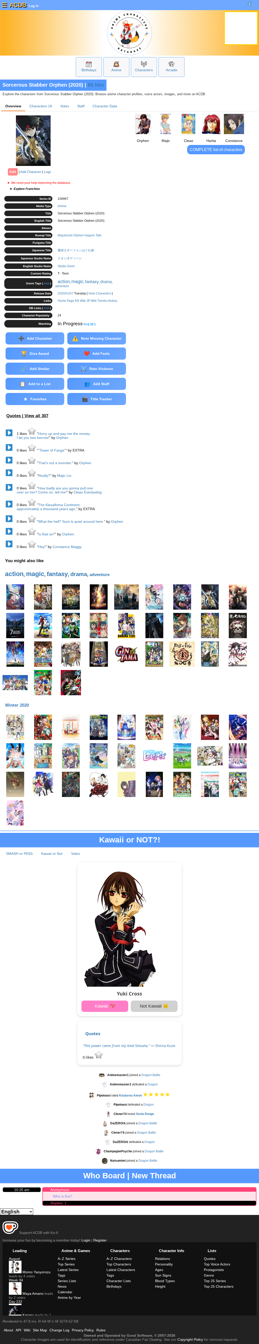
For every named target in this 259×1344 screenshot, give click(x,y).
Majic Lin (64, 476)
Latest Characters (120, 1270)
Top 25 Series (215, 1281)
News (62, 1286)
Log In (33, 6)
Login (85, 1240)
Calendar (65, 1292)
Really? (44, 476)
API (18, 1330)
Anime (116, 70)
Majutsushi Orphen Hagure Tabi (79, 235)
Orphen (62, 438)
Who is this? (62, 1196)
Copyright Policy (190, 1339)
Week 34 (16, 1280)
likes (22, 434)
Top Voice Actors (217, 1264)
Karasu (27, 1315)
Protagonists (214, 1270)
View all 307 (36, 415)
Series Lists (67, 1281)
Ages (159, 1270)
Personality (164, 1264)
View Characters (99, 293)
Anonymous (59, 1190)
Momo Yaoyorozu (36, 1272)
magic (77, 281)
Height (160, 1286)
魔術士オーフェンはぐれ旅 (76, 250)
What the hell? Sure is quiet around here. (71, 521)
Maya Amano (32, 1293)
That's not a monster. (55, 463)
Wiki (27, 1330)
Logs (47, 172)
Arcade (171, 70)
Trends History (107, 301)
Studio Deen (66, 266)
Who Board (104, 1175)
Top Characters (118, 1264)
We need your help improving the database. (41, 183)
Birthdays (88, 70)
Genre (209, 1275)
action (64, 281)
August (14, 1259)
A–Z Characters (119, 1259)
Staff (80, 106)
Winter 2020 (17, 705)
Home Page (66, 301)
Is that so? (46, 534)
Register (100, 1240)
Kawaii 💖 (105, 1006)
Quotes (92, 1033)
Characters (144, 70)
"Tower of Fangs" (52, 450)
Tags (61, 1275)
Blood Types (165, 1281)
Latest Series (68, 1270)
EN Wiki (80, 301)
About (8, 1330)
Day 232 (15, 1302)
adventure (62, 286)
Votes (64, 106)
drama (106, 282)
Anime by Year (69, 1298)
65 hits (96, 85)
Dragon (152, 1084)
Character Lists (118, 1281)
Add (46, 283)
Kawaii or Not (51, 854)
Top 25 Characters (218, 1286)
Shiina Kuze (165, 1045)
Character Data (105, 106)
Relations (162, 1259)
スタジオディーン (70, 258)
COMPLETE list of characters (216, 149)
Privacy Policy (83, 1330)
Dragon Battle (150, 1075)
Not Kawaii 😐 (154, 1006)
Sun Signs (163, 1275)
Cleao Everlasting (88, 492)
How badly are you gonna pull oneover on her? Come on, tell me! (55, 490)
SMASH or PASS (19, 854)
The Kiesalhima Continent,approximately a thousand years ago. (48, 507)
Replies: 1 (59, 1203)
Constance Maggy (67, 547)
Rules (100, 1330)
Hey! (42, 547)
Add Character (30, 172)
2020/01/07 (65, 293)
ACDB (18, 5)
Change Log (59, 1330)
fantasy (92, 281)
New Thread (154, 1175)
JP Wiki (92, 301)
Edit (13, 172)
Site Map (40, 1330)
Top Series (66, 1264)
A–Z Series (66, 1259)
